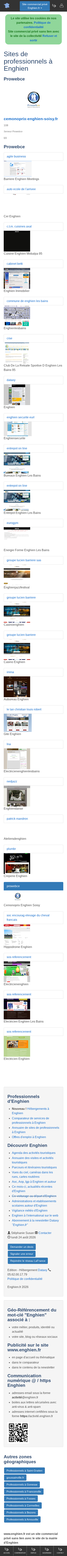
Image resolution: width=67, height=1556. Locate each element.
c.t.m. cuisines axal (19, 226)
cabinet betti (15, 263)
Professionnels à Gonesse (22, 1484)
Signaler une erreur (21, 1253)
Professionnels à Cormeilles (23, 1505)
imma (10, 672)
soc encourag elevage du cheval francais (28, 917)
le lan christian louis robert (24, 709)
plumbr (11, 848)
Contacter (45, 1233)
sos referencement (19, 957)
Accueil (7, 1553)
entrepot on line (17, 448)
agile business (16, 156)
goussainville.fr (15, 1477)
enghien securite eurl (20, 417)
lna (9, 744)
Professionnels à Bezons (21, 1512)
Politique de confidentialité (24, 1278)
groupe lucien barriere (21, 597)
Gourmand (46, 1553)
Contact (60, 1553)
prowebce (13, 886)
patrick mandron (17, 818)
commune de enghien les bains (27, 301)
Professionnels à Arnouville (22, 1519)
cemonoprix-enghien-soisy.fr (31, 119)
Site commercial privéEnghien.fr (34, 6)
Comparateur (20, 1553)
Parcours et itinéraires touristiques (34, 1167)
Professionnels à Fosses (21, 1498)
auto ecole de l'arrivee (21, 189)
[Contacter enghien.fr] (61, 5)
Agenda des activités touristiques (33, 1152)
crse (9, 338)
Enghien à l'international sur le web (35, 1215)
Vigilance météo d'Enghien (29, 1210)
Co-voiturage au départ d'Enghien (34, 1196)
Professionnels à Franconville (24, 1491)
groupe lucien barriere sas (24, 560)
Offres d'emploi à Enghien (29, 1137)
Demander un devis (21, 1246)
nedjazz (12, 781)
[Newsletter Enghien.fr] (54, 5)
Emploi (33, 1553)
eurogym (12, 522)
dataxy (11, 380)
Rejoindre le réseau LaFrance (27, 1260)
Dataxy (42, 1270)
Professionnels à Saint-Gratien (24, 1470)
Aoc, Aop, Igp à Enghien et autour (34, 1181)
